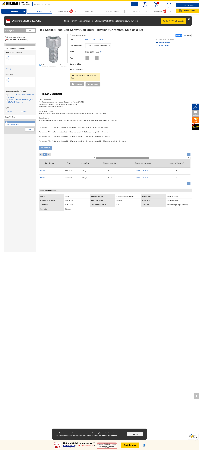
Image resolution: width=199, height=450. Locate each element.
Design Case (88, 11)
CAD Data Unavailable (166, 39)
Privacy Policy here (109, 435)
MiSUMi (4, 3)
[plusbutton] (97, 58)
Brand (39, 11)
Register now (130, 445)
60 (44, 154)
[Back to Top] (196, 396)
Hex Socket (69, 200)
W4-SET (42, 171)
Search (134, 4)
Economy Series (63, 11)
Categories (14, 11)
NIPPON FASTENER (94, 39)
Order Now (78, 84)
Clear (30, 129)
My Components (164, 42)
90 (49, 154)
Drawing (8, 69)
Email (189, 35)
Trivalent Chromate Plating (125, 196)
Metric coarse (69, 205)
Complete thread (172, 200)
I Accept (135, 434)
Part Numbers (45, 148)
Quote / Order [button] (189, 11)
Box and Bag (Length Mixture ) (177, 205)
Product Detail (163, 45)
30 (40, 154)
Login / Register (187, 5)
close (144, 445)
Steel (67, 196)
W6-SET (42, 178)
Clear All (30, 30)
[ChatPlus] (193, 436)
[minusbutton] (87, 58)
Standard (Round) (173, 196)
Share (180, 35)
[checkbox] (20, 56)
